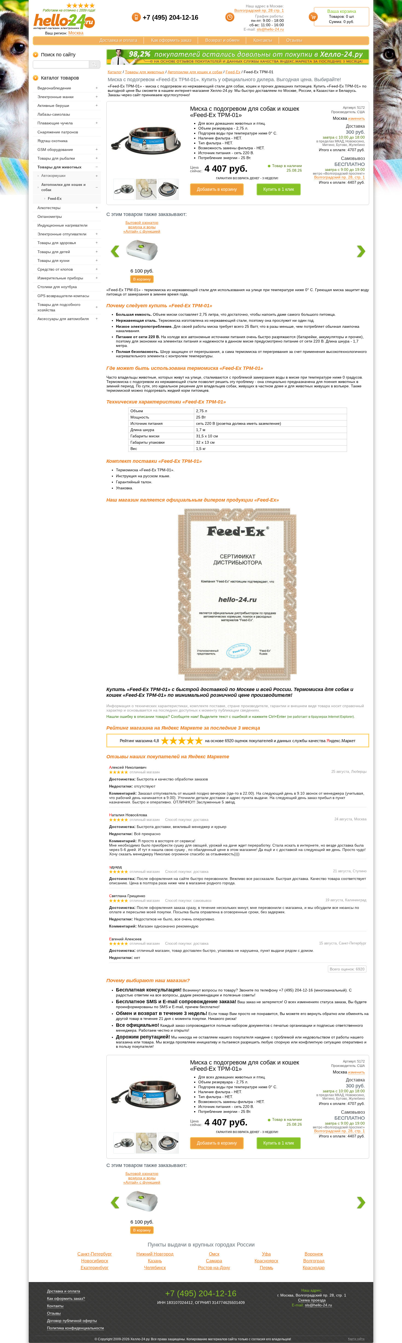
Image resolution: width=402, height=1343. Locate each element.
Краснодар (314, 1267)
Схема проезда (312, 1300)
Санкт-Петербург (94, 1254)
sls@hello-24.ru (270, 29)
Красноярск (266, 1261)
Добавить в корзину (217, 189)
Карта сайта (356, 1338)
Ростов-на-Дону (214, 1267)
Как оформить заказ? (66, 1298)
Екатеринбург (95, 1267)
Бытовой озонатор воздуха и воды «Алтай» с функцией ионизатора (141, 229)
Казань (155, 1261)
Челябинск (155, 1267)
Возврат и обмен (222, 40)
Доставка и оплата (118, 40)
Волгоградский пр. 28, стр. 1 (339, 177)
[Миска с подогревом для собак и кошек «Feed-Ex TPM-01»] (146, 175)
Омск (214, 1254)
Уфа (266, 1254)
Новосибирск (94, 1261)
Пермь (266, 1267)
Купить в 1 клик (278, 189)
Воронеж (314, 1254)
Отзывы (294, 40)
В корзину (142, 279)
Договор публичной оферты (72, 1320)
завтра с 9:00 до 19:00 (345, 169)
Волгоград (313, 1261)
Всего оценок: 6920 (347, 969)
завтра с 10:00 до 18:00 (344, 137)
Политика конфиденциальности (75, 1328)
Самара (214, 1261)
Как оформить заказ (171, 40)
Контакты (263, 40)
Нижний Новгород (154, 1254)
